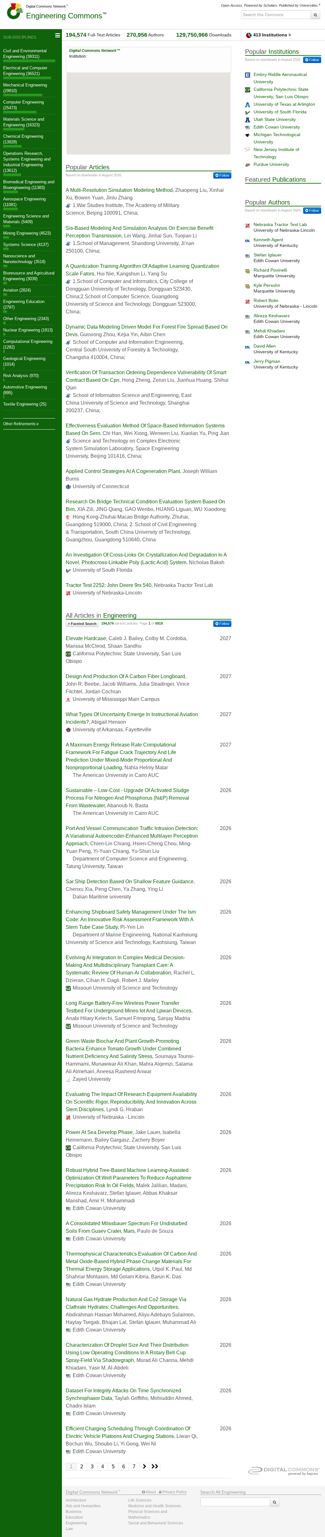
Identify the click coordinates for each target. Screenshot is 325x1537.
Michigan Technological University (277, 138)
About (150, 1492)
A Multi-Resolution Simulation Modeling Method (119, 190)
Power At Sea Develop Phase (99, 1132)
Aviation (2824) (17, 290)
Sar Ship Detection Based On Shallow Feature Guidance (130, 881)
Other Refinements (19, 424)
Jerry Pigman (267, 361)
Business (74, 1511)
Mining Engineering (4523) (27, 233)
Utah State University (275, 119)
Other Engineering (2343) (26, 318)
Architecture (76, 1500)
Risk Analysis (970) (21, 375)
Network (92, 1492)
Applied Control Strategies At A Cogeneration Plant (123, 471)
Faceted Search (83, 624)
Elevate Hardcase (86, 638)
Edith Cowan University (277, 126)
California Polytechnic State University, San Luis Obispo (281, 93)
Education (74, 1517)
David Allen (265, 346)
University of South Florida (280, 111)
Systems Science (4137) (26, 244)
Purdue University (271, 164)
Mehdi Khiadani (269, 330)
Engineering (64, 15)
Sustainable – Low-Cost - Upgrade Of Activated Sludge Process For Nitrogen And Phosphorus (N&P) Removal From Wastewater (127, 798)
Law (69, 1529)
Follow (223, 175)
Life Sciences (139, 1500)
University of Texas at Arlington (284, 104)
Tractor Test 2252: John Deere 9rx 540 (108, 585)
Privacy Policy (174, 1492)
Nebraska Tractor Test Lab (280, 224)
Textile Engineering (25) (24, 404)
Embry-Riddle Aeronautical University (280, 78)
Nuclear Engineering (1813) (28, 330)
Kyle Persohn (267, 285)
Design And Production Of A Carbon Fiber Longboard (125, 676)
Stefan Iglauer (268, 254)
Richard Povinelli (270, 270)
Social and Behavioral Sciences (155, 1523)
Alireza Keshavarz (272, 315)
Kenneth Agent (268, 239)
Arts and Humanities (83, 1506)
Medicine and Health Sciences (154, 1506)
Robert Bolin (266, 300)
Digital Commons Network (46, 6)
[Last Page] (155, 1467)
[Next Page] (144, 1467)
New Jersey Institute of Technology (276, 153)
